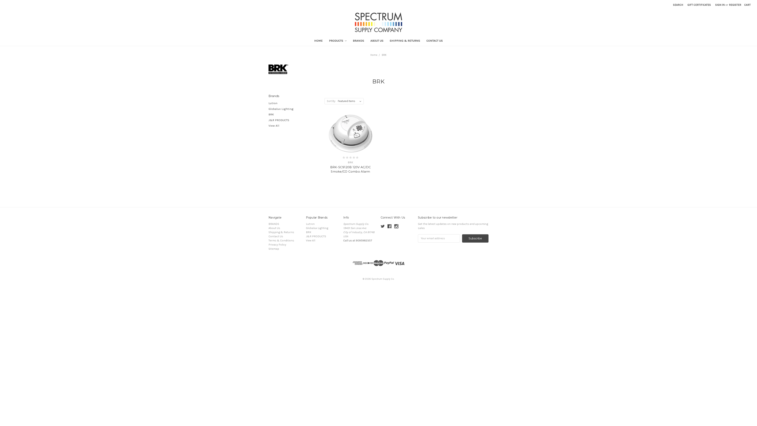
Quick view (350, 133)
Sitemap (273, 248)
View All (273, 125)
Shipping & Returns (405, 40)
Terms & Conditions (281, 240)
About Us (376, 40)
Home (318, 40)
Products (336, 40)
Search (678, 5)
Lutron (272, 103)
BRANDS (358, 40)
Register (735, 5)
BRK (384, 54)
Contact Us (434, 40)
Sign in (720, 5)
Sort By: (331, 101)
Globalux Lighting (281, 109)
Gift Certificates (699, 5)
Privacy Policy (277, 244)
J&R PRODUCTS (278, 120)
